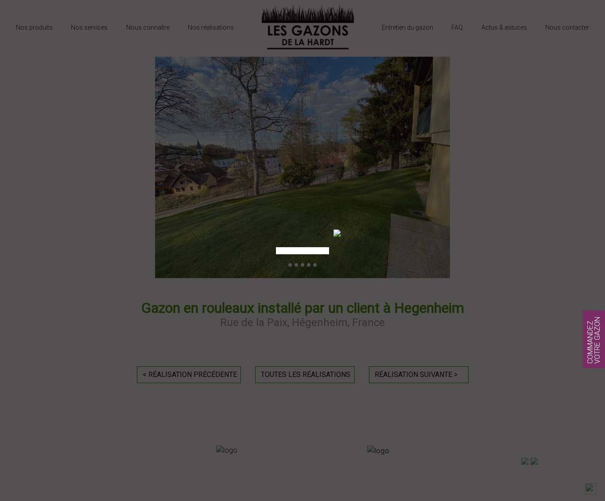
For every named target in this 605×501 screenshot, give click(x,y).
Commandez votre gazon (593, 340)
